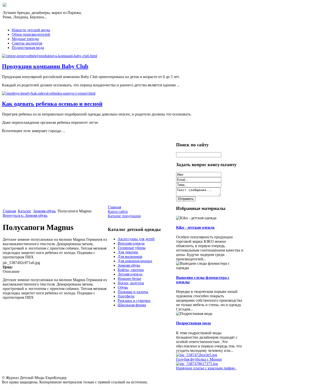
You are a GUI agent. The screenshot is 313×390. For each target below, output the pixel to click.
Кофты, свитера (131, 270)
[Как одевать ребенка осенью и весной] (48, 93)
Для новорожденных (135, 261)
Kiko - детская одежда (195, 227)
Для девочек (128, 252)
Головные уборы (131, 248)
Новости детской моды (31, 30)
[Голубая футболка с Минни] (196, 355)
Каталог (24, 211)
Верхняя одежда (131, 243)
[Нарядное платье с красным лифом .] (197, 364)
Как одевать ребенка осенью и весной (52, 104)
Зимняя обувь (44, 211)
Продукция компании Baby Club (45, 66)
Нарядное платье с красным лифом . (206, 368)
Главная (9, 211)
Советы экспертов (27, 43)
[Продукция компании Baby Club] (49, 56)
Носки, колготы (131, 283)
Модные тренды (25, 39)
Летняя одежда (130, 274)
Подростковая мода (28, 48)
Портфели (126, 296)
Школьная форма (132, 305)
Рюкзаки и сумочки (134, 300)
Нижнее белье (129, 278)
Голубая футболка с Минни (199, 359)
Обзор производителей (31, 34)
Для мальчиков (130, 256)
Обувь (123, 287)
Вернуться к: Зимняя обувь (25, 215)
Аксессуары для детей (136, 239)
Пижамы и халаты (133, 292)
